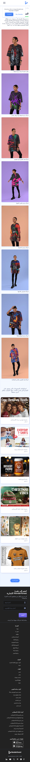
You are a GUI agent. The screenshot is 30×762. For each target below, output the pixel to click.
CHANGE (9, 14)
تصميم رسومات (17, 677)
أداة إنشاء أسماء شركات (18, 728)
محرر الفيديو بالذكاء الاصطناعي (17, 715)
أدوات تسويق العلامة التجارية (15, 662)
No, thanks (19, 14)
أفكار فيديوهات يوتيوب (18, 734)
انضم (22, 615)
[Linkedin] (6, 759)
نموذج (19, 682)
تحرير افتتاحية (18, 700)
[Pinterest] (17, 759)
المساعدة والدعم (15, 637)
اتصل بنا (17, 631)
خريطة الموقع (16, 647)
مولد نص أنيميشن (17, 703)
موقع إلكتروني (18, 680)
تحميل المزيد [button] (15, 580)
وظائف (17, 634)
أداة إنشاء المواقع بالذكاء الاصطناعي (16, 725)
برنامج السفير (16, 653)
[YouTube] (10, 759)
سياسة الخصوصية (15, 642)
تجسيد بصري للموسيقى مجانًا (15, 692)
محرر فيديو (18, 705)
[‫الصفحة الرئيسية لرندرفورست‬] (26, 3)
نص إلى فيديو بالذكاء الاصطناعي (16, 723)
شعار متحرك (18, 697)
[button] (7, 445)
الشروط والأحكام (15, 645)
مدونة (19, 665)
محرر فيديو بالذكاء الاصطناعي (17, 720)
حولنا (18, 628)
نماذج (27, 8)
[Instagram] (21, 759)
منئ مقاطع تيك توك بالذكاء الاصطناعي (15, 731)
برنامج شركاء (16, 650)
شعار (20, 674)
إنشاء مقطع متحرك (17, 695)
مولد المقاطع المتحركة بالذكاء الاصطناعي (15, 717)
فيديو (20, 672)
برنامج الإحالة (16, 639)
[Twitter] (14, 759)
